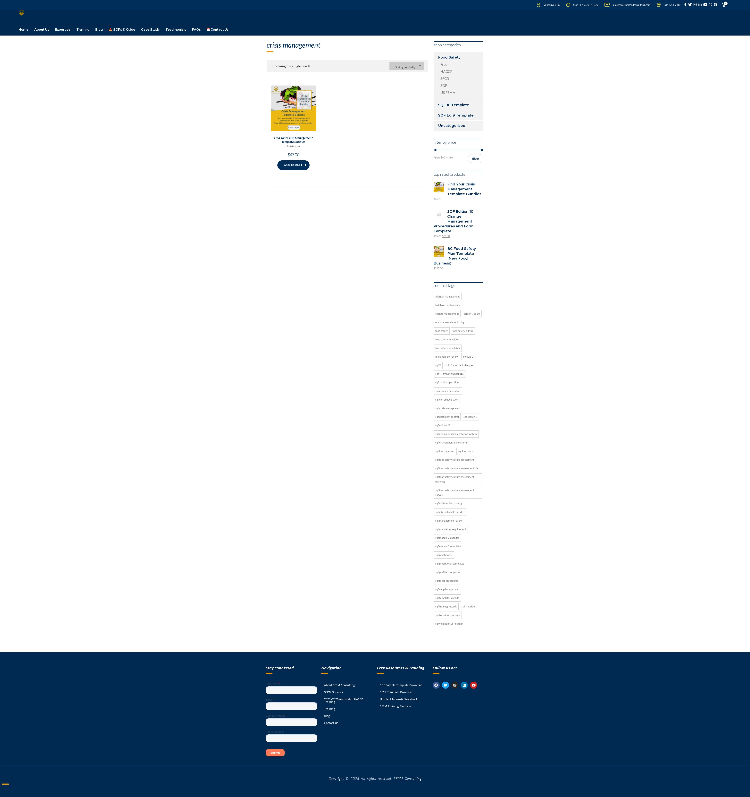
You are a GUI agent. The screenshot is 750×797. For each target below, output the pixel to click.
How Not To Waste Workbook (399, 699)
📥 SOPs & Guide (122, 29)
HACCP (446, 71)
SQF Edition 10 (443, 425)
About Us (41, 29)
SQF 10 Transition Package (449, 373)
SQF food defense (444, 451)
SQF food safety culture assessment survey (454, 492)
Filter (475, 158)
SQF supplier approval (446, 589)
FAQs (196, 29)
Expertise (63, 29)
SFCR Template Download (396, 692)
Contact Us (331, 723)
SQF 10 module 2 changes (459, 365)
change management (447, 313)
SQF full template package (449, 503)
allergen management (447, 296)
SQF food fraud (465, 451)
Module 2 (468, 356)
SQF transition (469, 606)
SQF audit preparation (447, 382)
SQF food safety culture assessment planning (454, 479)
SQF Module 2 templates (448, 546)
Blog (99, 29)
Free (443, 64)
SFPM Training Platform (395, 706)
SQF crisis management (447, 408)
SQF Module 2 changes (447, 537)
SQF (443, 85)
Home (24, 29)
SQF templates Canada (447, 597)
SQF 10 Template (453, 105)
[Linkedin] (464, 685)
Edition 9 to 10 (471, 313)
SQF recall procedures (446, 580)
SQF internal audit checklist (449, 512)
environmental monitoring (449, 322)
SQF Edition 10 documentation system (456, 433)
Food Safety (449, 57)
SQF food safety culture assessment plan (457, 468)
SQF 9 (438, 365)
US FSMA (447, 92)
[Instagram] (454, 685)
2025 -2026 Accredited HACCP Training (343, 700)
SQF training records (446, 606)
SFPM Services (333, 692)
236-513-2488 (672, 4)
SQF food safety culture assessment (454, 459)
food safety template (447, 339)
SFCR (444, 78)
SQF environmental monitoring (451, 442)
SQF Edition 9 (470, 416)
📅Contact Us (218, 29)
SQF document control (447, 416)
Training (82, 29)
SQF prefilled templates (447, 572)
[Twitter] (445, 685)
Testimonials (175, 29)
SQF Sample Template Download (401, 685)
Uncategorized (451, 126)
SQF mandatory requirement (450, 529)
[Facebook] (436, 685)
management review (446, 356)
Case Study (150, 29)
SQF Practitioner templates (449, 563)
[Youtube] (473, 685)
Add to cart (293, 165)
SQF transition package (447, 615)
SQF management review (448, 520)
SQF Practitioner (443, 555)
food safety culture (463, 330)
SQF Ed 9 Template (456, 115)
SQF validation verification (449, 623)
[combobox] (406, 66)
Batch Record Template (447, 305)
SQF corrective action (446, 399)
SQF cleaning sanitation (447, 391)
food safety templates (447, 348)
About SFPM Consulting (339, 685)
